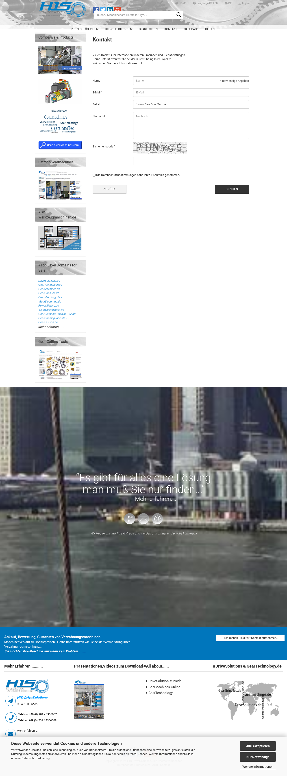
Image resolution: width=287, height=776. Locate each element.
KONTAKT (170, 29)
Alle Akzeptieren (258, 746)
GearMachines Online (164, 687)
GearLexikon (148, 29)
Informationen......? (130, 63)
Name (96, 80)
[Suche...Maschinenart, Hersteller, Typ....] (179, 15)
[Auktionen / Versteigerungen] (60, 59)
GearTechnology (160, 693)
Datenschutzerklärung (36, 758)
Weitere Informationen (257, 766)
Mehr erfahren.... (27, 730)
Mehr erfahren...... (51, 327)
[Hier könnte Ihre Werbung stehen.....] (60, 185)
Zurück (109, 189)
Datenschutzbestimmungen (118, 175)
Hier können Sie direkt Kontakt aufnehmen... (250, 638)
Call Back (191, 29)
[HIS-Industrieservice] (62, 12)
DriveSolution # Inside (164, 681)
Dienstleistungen (118, 29)
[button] (228, 3)
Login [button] (245, 3)
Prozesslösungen (84, 29)
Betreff (97, 104)
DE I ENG (211, 29)
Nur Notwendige (258, 757)
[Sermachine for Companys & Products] (60, 122)
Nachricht (99, 116)
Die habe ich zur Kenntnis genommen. (138, 175)
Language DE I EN (207, 3)
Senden (232, 189)
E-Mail (97, 92)
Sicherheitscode (103, 146)
